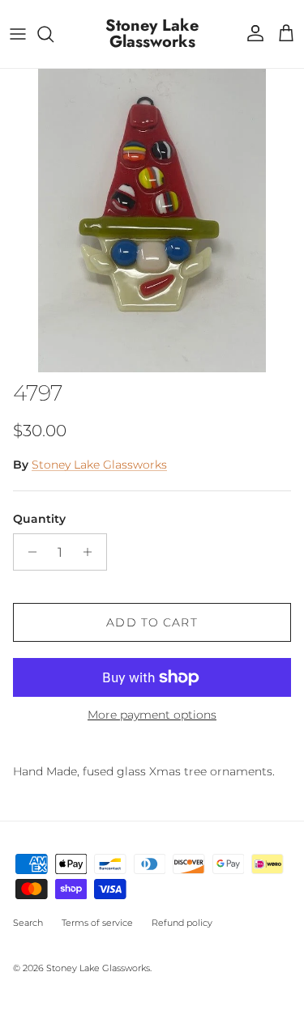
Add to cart (151, 622)
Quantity (39, 519)
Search (28, 922)
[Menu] (18, 34)
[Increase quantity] (92, 552)
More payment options (152, 715)
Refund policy (182, 922)
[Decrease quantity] (28, 552)
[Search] (53, 34)
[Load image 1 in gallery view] (152, 220)
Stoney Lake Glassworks (99, 464)
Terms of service (97, 922)
